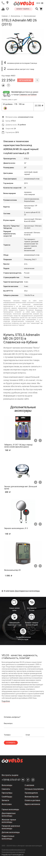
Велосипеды (15, 16)
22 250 (38, 106)
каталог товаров (22, 9)
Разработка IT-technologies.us (12, 855)
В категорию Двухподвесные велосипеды (22, 591)
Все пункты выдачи (10, 775)
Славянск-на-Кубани (28, 94)
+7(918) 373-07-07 (11, 779)
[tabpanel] (23, 42)
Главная (5, 16)
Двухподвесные (30, 16)
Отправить (10, 743)
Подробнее (6, 701)
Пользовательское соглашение (13, 852)
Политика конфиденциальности (13, 850)
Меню (38, 3)
